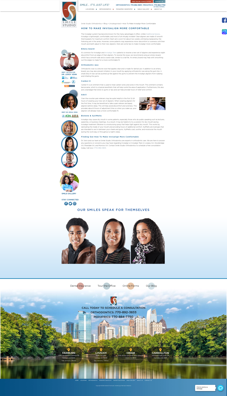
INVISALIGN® (69, 132)
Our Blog (151, 286)
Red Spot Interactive (126, 385)
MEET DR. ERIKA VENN (69, 112)
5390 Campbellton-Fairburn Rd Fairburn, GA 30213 (68, 357)
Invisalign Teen (111, 53)
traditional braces (153, 34)
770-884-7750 (159, 5)
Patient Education (119, 380)
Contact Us (159, 1)
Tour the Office (107, 286)
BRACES (69, 148)
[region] (113, 242)
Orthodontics (105, 9)
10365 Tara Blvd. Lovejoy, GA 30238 (101, 357)
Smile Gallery (143, 9)
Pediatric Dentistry (124, 9)
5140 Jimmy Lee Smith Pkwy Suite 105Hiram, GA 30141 (131, 355)
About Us (158, 9)
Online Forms (131, 286)
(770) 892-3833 (99, 148)
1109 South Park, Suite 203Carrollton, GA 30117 (160, 355)
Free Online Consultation (141, 1)
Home (76, 380)
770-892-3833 (136, 5)
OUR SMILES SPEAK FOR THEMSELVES (113, 210)
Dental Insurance (80, 286)
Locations (90, 9)
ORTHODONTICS (69, 162)
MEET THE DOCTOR (69, 73)
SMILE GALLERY (69, 194)
